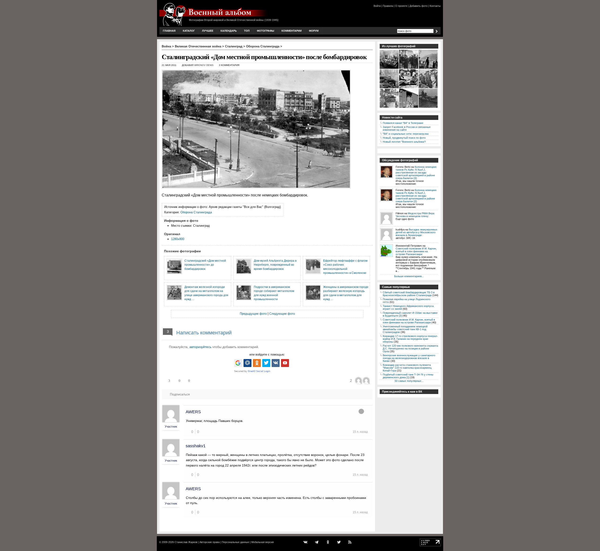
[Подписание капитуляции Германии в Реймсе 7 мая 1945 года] (389, 68)
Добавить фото (418, 5)
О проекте (401, 5)
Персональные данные (235, 542)
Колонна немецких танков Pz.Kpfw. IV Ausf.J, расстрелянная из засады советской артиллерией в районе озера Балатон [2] (416, 196)
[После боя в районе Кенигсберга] (389, 87)
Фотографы (265, 30)
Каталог (189, 30)
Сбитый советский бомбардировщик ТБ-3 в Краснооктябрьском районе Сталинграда (409, 294)
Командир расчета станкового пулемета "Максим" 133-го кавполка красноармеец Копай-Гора (407, 368)
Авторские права (209, 542)
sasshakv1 (196, 446)
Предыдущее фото (253, 313)
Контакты (435, 5)
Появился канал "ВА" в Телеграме (403, 123)
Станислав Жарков (186, 542)
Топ (247, 30)
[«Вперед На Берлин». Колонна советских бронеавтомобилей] (389, 107)
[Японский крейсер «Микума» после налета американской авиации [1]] (428, 107)
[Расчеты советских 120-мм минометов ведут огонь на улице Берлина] (428, 68)
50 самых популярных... (409, 380)
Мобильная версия (262, 542)
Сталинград (233, 46)
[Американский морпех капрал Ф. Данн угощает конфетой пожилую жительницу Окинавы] (409, 87)
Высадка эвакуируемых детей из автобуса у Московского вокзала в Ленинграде (416, 232)
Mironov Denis (204, 65)
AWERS (193, 411)
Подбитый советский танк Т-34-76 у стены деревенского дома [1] (408, 376)
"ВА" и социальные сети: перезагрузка (405, 133)
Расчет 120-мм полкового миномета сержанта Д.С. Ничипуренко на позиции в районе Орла (410, 348)
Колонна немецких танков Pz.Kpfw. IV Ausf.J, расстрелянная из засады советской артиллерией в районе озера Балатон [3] (416, 172)
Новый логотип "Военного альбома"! (404, 141)
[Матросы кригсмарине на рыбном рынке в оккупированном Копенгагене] (428, 87)
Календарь (229, 30)
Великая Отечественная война (198, 46)
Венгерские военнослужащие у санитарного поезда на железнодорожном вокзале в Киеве (409, 358)
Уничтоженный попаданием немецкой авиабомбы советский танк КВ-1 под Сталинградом (405, 329)
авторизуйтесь (200, 347)
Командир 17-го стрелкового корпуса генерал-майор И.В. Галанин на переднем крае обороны (410, 339)
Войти (377, 5)
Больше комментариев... (409, 276)
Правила (388, 5)
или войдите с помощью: (267, 354)
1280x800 (177, 239)
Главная (169, 30)
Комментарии (291, 30)
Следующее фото (282, 313)
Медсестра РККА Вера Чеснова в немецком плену (415, 215)
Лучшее (207, 30)
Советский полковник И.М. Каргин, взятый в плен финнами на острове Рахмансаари (416, 251)
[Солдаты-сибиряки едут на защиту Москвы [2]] (409, 107)
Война (166, 46)
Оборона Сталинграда (262, 46)
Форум (314, 30)
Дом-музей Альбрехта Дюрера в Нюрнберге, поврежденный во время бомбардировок (275, 264)
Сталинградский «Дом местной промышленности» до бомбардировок (205, 264)
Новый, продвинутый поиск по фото (404, 137)
